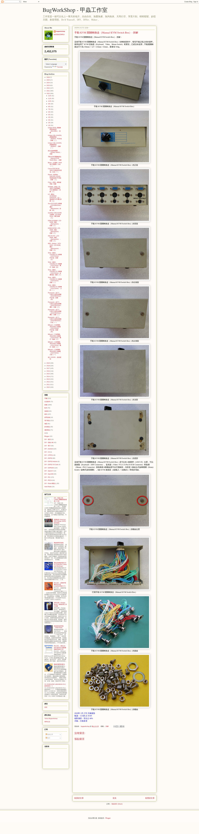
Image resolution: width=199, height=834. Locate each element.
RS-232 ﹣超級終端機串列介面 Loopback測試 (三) (60, 584)
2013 (48, 379)
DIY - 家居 (47, 439)
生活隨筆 (47, 401)
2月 (49, 122)
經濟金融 (47, 417)
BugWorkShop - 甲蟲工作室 (75, 9)
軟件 (45, 408)
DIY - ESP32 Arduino (50, 461)
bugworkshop (60, 31)
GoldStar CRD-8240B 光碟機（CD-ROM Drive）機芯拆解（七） (54, 215)
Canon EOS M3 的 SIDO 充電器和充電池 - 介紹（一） (55, 170)
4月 (49, 117)
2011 (48, 384)
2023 (48, 85)
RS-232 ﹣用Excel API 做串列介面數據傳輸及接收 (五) (60, 647)
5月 (49, 114)
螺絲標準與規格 (59, 543)
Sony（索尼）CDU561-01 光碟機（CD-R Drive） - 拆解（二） (55, 280)
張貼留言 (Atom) (116, 804)
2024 (48, 82)
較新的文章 (79, 798)
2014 (48, 376)
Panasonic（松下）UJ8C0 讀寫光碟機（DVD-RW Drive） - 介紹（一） (55, 320)
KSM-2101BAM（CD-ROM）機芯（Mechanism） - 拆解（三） (54, 223)
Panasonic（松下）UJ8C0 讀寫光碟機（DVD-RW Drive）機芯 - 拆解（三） (55, 304)
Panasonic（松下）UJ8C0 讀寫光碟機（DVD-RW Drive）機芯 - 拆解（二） (55, 312)
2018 (48, 366)
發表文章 (50, 734)
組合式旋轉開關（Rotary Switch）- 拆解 (54, 152)
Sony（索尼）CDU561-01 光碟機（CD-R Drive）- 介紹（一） (55, 287)
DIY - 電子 (47, 446)
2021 (48, 91)
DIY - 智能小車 (48, 442)
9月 (49, 104)
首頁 (114, 798)
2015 (48, 374)
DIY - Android (48, 449)
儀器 (45, 423)
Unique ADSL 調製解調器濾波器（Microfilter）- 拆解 (54, 130)
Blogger (46, 436)
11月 (49, 98)
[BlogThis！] (117, 726)
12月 (49, 96)
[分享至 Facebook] (121, 726)
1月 (49, 125)
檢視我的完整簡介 (59, 34)
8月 (49, 106)
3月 (49, 120)
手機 (45, 398)
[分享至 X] (119, 726)
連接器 (46, 411)
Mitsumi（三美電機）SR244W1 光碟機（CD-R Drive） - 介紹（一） (54, 352)
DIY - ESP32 (48, 458)
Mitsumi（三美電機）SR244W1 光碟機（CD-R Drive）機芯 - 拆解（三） (54, 337)
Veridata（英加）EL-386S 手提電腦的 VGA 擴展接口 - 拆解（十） (54, 189)
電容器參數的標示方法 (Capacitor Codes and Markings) (60, 564)
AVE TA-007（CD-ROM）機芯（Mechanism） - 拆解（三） (54, 238)
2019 (48, 363)
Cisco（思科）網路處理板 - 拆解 (54, 183)
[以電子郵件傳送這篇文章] (114, 726)
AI (45, 433)
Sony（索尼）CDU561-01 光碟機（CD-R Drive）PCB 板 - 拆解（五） (55, 256)
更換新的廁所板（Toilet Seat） (59, 626)
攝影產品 (47, 430)
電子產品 (47, 420)
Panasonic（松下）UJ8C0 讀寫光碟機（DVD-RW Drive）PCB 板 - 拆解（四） (55, 296)
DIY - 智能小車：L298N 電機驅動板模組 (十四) (60, 499)
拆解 (107, 726)
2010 (48, 387)
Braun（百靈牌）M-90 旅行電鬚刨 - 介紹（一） (55, 164)
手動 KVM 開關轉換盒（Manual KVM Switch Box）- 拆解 (54, 158)
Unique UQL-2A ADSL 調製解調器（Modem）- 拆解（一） (55, 145)
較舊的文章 (150, 798)
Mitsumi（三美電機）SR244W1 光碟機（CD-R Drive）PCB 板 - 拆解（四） (54, 328)
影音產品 (47, 427)
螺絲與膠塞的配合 (59, 664)
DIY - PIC (47, 477)
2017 (48, 368)
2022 (48, 88)
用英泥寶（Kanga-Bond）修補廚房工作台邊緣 (60, 604)
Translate (60, 67)
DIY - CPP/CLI (48, 455)
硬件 (45, 414)
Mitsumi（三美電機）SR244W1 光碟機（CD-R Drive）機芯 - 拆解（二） (54, 344)
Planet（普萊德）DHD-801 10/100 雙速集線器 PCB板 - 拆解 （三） (54, 177)
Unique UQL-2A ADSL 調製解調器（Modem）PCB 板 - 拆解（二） (55, 138)
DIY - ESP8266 (49, 468)
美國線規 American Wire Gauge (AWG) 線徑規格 (60, 521)
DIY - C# (47, 452)
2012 (48, 382)
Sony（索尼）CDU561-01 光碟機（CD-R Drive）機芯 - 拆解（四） (55, 264)
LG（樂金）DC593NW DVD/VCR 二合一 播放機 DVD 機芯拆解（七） (55, 197)
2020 (48, 93)
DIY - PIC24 (48, 480)
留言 (48, 738)
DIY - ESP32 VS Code (51, 464)
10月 (49, 101)
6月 (49, 112)
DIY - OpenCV (48, 471)
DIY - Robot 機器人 (50, 483)
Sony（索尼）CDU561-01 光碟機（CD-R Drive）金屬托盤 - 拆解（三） (55, 272)
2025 (48, 80)
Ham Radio (48, 486)
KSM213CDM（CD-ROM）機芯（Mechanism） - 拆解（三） (54, 230)
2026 (48, 77)
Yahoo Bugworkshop (50, 718)
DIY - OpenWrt (48, 474)
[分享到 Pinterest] (123, 726)
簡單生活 (47, 721)
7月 (49, 109)
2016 (48, 371)
